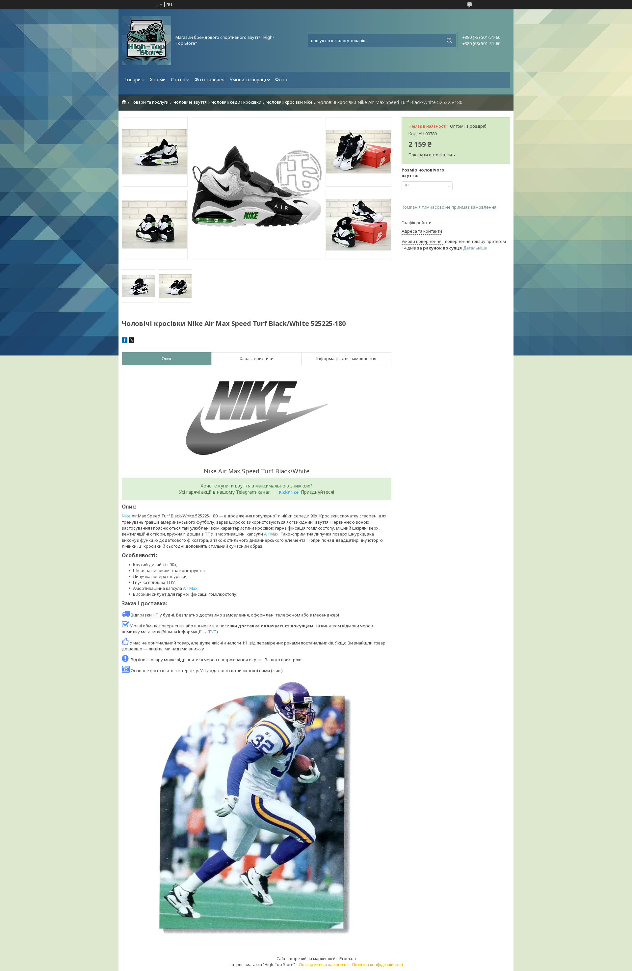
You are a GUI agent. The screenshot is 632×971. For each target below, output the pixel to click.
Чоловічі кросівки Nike (289, 102)
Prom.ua (347, 958)
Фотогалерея (209, 79)
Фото (281, 79)
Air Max (271, 534)
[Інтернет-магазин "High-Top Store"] (146, 40)
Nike (126, 516)
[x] (131, 341)
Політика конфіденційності (377, 964)
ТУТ (212, 632)
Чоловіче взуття (190, 102)
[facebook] (124, 341)
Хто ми (158, 79)
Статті (178, 79)
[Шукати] (449, 40)
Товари (132, 79)
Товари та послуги (150, 102)
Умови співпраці (248, 79)
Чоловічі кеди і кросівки (236, 102)
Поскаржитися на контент (323, 964)
